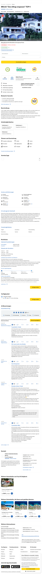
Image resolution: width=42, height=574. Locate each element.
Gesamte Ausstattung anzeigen (7, 151)
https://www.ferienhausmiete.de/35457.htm (30, 536)
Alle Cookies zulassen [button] (30, 568)
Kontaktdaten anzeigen (26, 87)
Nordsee (3, 549)
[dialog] (30, 563)
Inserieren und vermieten (35, 549)
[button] (38, 1)
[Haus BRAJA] (21, 27)
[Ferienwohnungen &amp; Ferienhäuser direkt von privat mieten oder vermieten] (2, 1)
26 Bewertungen (9, 9)
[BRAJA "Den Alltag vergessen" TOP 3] (7, 482)
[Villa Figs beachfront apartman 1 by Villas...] (21, 505)
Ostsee (2, 551)
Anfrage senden (35, 287)
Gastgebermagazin (34, 551)
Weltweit (3, 556)
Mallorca (3, 553)
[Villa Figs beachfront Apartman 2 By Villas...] (34, 505)
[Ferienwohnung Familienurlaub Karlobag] (7, 505)
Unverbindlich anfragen (21, 62)
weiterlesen (3, 284)
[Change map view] (3, 159)
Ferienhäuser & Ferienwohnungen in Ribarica (10, 537)
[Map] (21, 173)
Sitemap (3, 558)
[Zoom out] (39, 160)
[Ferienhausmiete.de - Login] (35, 1)
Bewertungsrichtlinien (5, 320)
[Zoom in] (39, 158)
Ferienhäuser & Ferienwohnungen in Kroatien (10, 530)
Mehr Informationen (5, 104)
